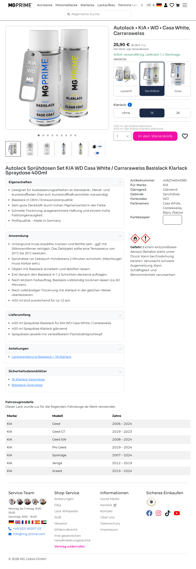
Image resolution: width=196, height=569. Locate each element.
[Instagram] (158, 513)
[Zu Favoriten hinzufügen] (185, 136)
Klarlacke (87, 5)
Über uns (107, 517)
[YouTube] (177, 513)
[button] (57, 77)
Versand (60, 523)
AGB (57, 517)
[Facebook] (149, 513)
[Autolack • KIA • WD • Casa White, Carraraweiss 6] (61, 135)
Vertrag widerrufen (69, 546)
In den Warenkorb (155, 136)
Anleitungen (64, 499)
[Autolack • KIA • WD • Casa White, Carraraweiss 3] (48, 135)
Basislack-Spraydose (27, 385)
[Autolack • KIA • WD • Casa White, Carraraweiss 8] (71, 135)
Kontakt (106, 511)
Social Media (109, 499)
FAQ (57, 505)
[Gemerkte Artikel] (171, 5)
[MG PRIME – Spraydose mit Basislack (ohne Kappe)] (63, 148)
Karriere (106, 505)
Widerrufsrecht (66, 529)
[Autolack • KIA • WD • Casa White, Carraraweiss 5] (57, 135)
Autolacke (44, 5)
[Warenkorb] (178, 5)
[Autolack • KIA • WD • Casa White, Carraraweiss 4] (52, 135)
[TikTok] (168, 513)
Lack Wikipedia (66, 511)
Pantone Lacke (129, 5)
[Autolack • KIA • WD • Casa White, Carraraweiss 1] (38, 135)
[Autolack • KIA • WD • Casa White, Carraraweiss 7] (66, 135)
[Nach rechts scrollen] (142, 4)
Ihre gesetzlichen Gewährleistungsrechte (72, 538)
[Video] (75, 135)
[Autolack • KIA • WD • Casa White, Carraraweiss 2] (43, 135)
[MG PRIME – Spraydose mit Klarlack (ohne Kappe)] (80, 148)
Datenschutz (110, 523)
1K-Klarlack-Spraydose (28, 379)
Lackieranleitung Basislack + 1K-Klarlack (41, 357)
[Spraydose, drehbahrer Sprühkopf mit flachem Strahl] (97, 148)
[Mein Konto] (165, 5)
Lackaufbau (106, 5)
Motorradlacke (67, 5)
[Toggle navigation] (184, 5)
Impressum (109, 529)
